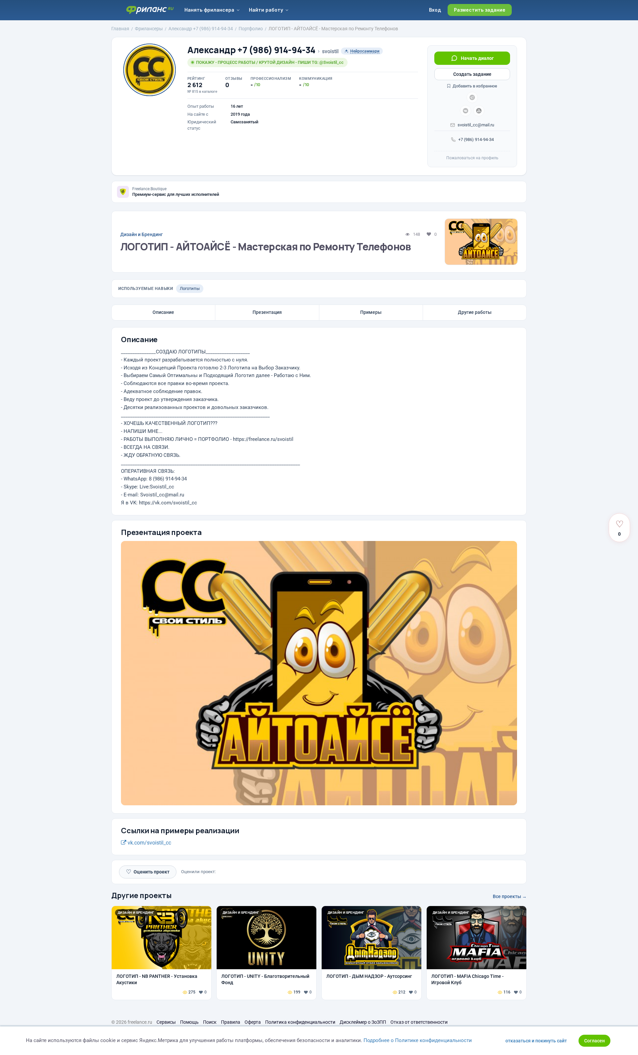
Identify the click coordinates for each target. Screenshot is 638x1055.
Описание (163, 312)
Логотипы (190, 288)
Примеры (370, 312)
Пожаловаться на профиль (472, 158)
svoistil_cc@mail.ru (476, 124)
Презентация (267, 312)
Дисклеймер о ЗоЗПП (363, 1022)
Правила (230, 1022)
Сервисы (166, 1022)
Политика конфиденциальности (300, 1022)
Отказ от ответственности (419, 1022)
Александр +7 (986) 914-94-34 (251, 50)
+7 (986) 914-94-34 (476, 139)
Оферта (253, 1022)
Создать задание (472, 74)
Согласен (594, 1040)
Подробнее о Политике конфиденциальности (418, 1040)
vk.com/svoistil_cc (148, 843)
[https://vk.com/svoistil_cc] (465, 110)
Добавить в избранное (474, 85)
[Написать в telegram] (472, 97)
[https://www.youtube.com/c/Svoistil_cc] (478, 110)
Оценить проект (147, 871)
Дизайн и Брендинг (141, 234)
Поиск (210, 1022)
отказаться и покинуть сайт (536, 1040)
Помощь (189, 1022)
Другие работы (474, 312)
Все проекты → (510, 896)
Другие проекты (141, 895)
